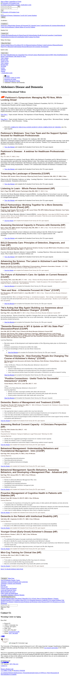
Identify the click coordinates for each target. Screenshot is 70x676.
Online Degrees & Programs (19, 25)
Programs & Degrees (7, 15)
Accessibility (13, 674)
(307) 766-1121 (13, 664)
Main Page (11, 578)
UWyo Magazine (8, 46)
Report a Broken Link (7, 669)
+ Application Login (25, 5)
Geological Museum (52, 45)
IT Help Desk (56, 55)
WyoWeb (3, 5)
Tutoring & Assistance (51, 25)
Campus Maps (37, 55)
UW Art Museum (26, 45)
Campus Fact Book (33, 37)
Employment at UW (36, 673)
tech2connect (20, 602)
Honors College (14, 27)
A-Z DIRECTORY (6, 670)
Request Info (4, 59)
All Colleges (31, 27)
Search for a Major (6, 25)
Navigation (4, 578)
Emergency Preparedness (23, 673)
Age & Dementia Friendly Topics (10, 580)
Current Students (32, 15)
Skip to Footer (17, 1)
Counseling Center (52, 35)
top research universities (51, 648)
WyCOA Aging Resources (8, 596)
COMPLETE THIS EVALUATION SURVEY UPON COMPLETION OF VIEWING (35, 127)
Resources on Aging (10, 79)
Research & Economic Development (37, 46)
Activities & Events (14, 37)
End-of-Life (4, 587)
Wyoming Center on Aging (12, 77)
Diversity (3, 585)
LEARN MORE (5, 598)
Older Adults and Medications (9, 593)
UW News (23, 56)
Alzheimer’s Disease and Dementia (11, 583)
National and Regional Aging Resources (35, 602)
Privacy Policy (46, 673)
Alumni (17, 5)
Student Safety (24, 37)
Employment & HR (46, 55)
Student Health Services (40, 35)
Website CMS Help (14, 56)
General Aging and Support (9, 588)
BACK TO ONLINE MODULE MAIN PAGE (12, 569)
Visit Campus (4, 58)
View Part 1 (4, 114)
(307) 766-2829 (13, 633)
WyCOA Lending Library (16, 600)
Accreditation (4, 673)
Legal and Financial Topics (8, 590)
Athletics (12, 5)
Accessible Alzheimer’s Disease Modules (12, 595)
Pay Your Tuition (5, 55)
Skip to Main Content (7, 1)
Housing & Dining (17, 35)
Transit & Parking (28, 35)
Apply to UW (5, 61)
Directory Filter (5, 607)
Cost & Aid (23, 15)
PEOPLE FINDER (19, 670)
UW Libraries (32, 25)
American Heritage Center (38, 45)
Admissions (16, 15)
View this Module (9, 147)
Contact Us (4, 665)
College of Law (23, 27)
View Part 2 (4, 119)
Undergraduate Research (20, 46)
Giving (8, 5)
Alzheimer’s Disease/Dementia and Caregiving (14, 582)
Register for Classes (16, 55)
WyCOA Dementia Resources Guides (35, 600)
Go (2, 10)
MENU (3, 17)
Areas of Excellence (15, 45)
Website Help (12, 673)
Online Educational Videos (12, 81)
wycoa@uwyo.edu (13, 631)
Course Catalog (40, 25)
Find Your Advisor (27, 55)
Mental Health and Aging (8, 591)
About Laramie (5, 45)
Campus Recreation (6, 35)
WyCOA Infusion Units (10, 602)
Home (8, 76)
